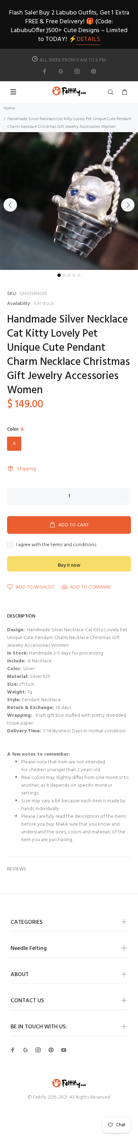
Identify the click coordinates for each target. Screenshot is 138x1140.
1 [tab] (59, 275)
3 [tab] (69, 275)
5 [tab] (79, 275)
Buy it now (69, 565)
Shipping (26, 469)
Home (9, 108)
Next (127, 205)
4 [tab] (74, 275)
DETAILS (88, 39)
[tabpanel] (69, 201)
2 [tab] (64, 275)
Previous (10, 205)
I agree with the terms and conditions (56, 545)
